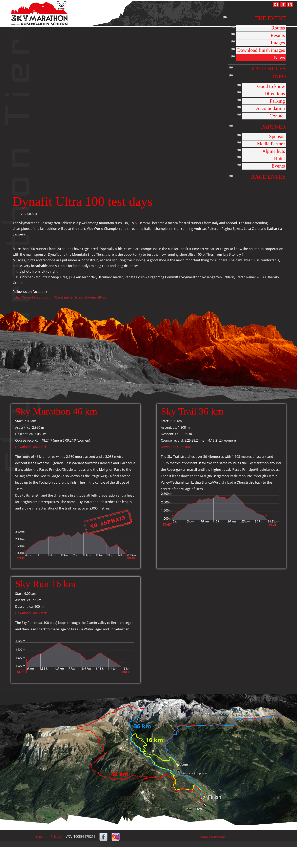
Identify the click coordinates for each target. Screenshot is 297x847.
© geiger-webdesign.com (212, 836)
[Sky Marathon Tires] (39, 13)
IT (283, 4)
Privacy (56, 836)
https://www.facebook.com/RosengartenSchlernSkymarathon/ (60, 297)
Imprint (41, 836)
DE (276, 4)
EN (290, 4)
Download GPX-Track (31, 447)
